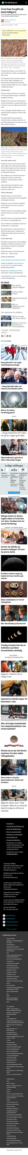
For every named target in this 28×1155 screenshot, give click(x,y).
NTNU (8, 1016)
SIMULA (9, 1089)
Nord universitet (11, 1042)
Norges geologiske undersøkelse (15, 1053)
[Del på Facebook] (2, 336)
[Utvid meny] (26, 2)
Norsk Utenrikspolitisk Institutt (14, 1064)
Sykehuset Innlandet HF (13, 1108)
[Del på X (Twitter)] (5, 336)
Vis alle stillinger (14, 492)
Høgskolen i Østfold (12, 972)
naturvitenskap (15, 330)
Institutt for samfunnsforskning (15, 981)
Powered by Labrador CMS (14, 1150)
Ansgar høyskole (11, 938)
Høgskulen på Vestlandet (13, 976)
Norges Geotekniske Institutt (14, 1047)
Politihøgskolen (10, 1079)
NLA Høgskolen (10, 1006)
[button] (2, 470)
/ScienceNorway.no (12, 925)
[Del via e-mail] (10, 336)
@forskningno (10, 915)
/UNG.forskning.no (12, 922)
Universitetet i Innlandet (13, 1123)
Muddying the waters (15, 271)
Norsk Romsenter (11, 1062)
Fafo (8, 953)
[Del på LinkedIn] (7, 336)
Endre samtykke (11, 929)
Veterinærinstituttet (11, 1138)
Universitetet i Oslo (11, 1125)
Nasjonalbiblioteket (11, 1018)
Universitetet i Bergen (12, 1121)
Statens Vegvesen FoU (12, 1102)
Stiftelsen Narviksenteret (13, 1104)
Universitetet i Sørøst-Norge (14, 1130)
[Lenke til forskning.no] (12, 2)
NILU (8, 1002)
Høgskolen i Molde (11, 970)
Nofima (8, 1040)
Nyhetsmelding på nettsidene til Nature (13, 260)
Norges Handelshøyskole (13, 1049)
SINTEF (8, 1091)
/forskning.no (10, 919)
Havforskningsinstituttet (13, 967)
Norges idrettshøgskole (12, 1055)
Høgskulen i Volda (11, 974)
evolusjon (5, 330)
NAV (8, 993)
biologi (4, 332)
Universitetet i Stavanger (13, 1128)
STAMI (8, 1100)
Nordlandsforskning (12, 1044)
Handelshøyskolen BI (12, 965)
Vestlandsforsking (11, 1136)
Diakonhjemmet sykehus (13, 947)
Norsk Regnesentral (12, 1060)
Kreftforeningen (11, 985)
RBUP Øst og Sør (11, 1083)
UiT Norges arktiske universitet (14, 1117)
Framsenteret (10, 961)
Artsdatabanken (11, 944)
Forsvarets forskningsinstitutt (14, 959)
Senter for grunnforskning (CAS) (15, 1094)
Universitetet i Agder (12, 1119)
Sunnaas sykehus (11, 1106)
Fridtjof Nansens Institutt (13, 963)
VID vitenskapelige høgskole (14, 1140)
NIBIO (8, 995)
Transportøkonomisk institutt (14, 1114)
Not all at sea (14, 276)
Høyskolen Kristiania (12, 978)
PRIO (8, 1081)
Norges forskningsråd (12, 1051)
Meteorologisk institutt (12, 991)
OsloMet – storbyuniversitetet (14, 1074)
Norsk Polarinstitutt (11, 1058)
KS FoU (8, 983)
